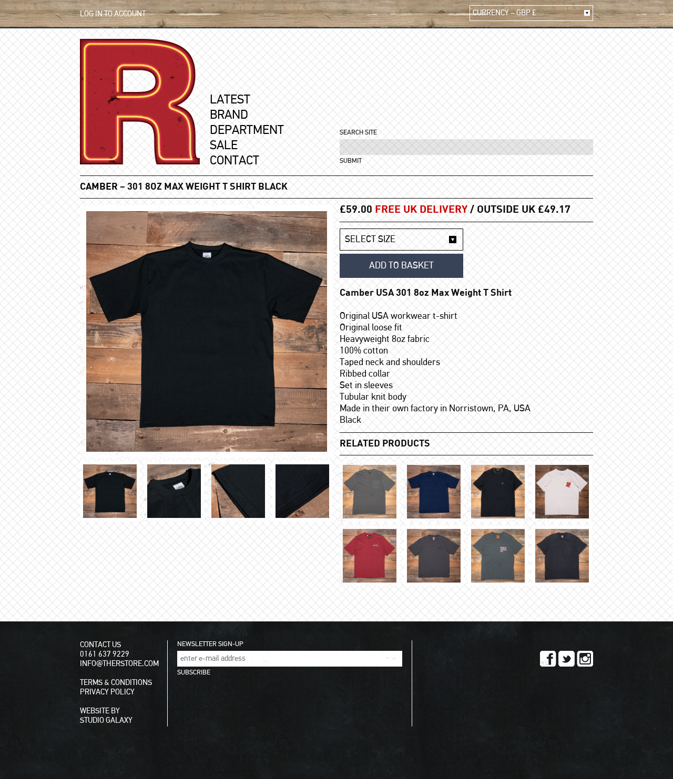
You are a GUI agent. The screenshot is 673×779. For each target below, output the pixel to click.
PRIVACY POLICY (107, 692)
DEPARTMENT (247, 130)
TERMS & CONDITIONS (116, 683)
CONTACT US (100, 645)
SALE (224, 145)
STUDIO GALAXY (106, 720)
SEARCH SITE (358, 132)
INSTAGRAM (585, 659)
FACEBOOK (548, 659)
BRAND (229, 115)
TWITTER (566, 659)
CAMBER (99, 187)
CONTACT (234, 160)
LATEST (230, 100)
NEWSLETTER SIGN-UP (210, 644)
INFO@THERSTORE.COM (119, 664)
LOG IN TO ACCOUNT (113, 14)
